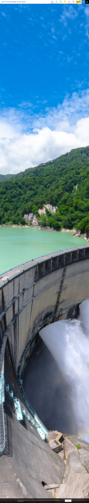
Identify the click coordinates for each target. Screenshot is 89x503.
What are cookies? (20, 501)
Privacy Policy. (57, 500)
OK (68, 500)
